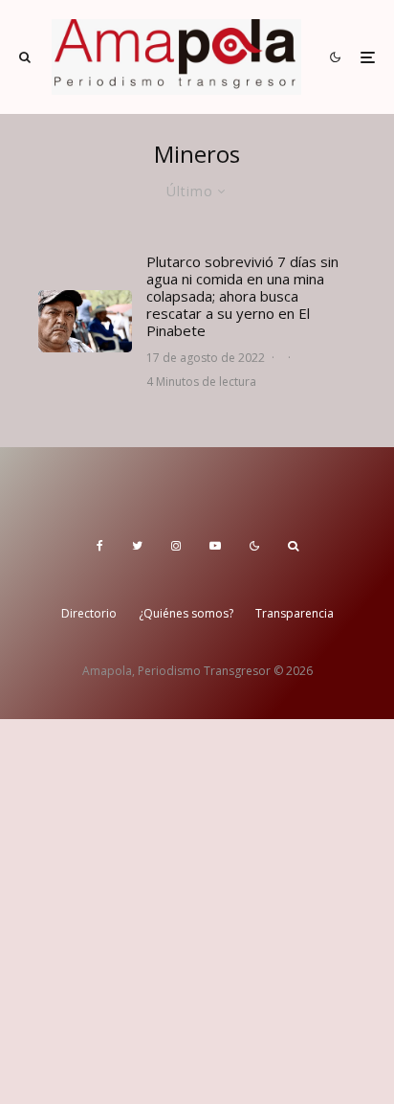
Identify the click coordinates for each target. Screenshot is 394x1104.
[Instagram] (176, 546)
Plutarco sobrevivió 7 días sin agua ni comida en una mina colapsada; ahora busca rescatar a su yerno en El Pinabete (242, 296)
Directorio (89, 613)
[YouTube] (215, 546)
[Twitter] (137, 546)
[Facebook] (100, 546)
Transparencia (294, 613)
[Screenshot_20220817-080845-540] (85, 321)
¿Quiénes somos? (186, 613)
